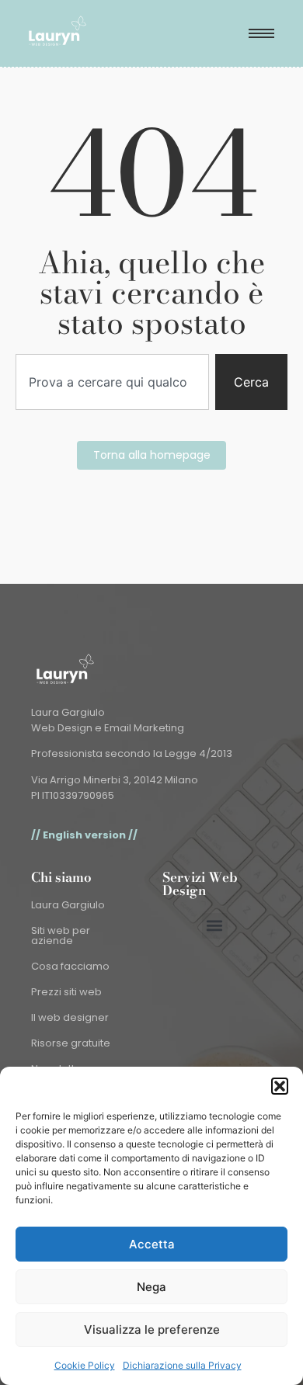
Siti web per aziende (60, 935)
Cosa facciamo (70, 966)
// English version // (84, 835)
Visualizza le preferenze (152, 1329)
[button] (279, 1086)
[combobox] (112, 382)
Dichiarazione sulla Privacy (182, 1365)
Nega (151, 1286)
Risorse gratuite (70, 1043)
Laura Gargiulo (68, 904)
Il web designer (70, 1017)
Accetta (152, 1244)
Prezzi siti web (66, 991)
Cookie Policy (84, 1365)
